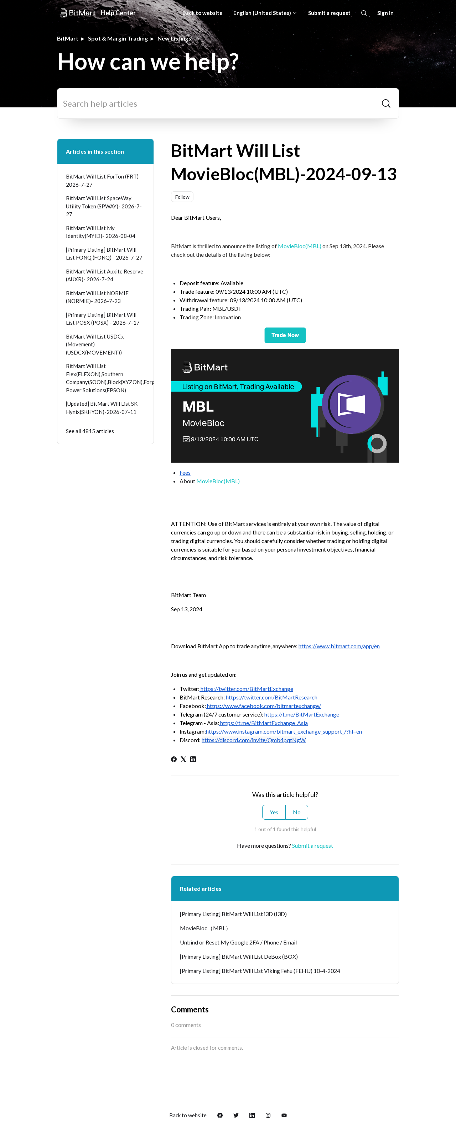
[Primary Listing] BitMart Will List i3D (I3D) (233, 913)
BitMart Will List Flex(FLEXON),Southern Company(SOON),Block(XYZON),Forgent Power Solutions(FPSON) (105, 378)
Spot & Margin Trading (118, 38)
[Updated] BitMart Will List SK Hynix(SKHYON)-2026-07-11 (102, 407)
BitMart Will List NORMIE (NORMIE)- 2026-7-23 (97, 297)
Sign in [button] (385, 13)
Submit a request (329, 13)
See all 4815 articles (90, 431)
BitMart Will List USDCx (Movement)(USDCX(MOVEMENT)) (95, 344)
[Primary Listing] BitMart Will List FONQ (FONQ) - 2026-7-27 (104, 253)
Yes (274, 812)
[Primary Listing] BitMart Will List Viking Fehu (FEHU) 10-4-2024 (260, 970)
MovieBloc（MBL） (205, 928)
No (297, 812)
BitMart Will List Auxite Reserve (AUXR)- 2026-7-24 (104, 275)
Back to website (202, 13)
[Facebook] (174, 759)
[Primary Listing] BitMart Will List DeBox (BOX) (239, 956)
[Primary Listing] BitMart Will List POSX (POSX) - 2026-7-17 (103, 319)
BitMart (67, 38)
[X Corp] (183, 759)
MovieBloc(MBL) (299, 246)
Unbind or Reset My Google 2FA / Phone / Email (238, 942)
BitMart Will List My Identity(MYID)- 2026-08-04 (100, 232)
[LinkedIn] (193, 759)
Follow (182, 197)
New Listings (174, 38)
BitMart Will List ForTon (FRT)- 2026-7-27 (103, 180)
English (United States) (262, 13)
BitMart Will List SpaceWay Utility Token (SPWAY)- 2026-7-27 (104, 206)
